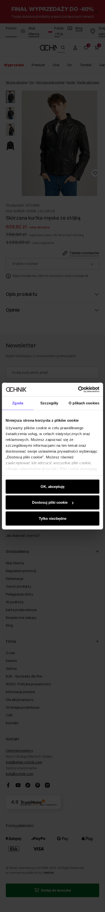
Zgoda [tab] (17, 403)
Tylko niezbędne (52, 518)
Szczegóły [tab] (49, 403)
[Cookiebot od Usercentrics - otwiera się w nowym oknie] (78, 389)
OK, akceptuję (52, 486)
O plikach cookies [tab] (84, 403)
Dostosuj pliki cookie (50, 502)
